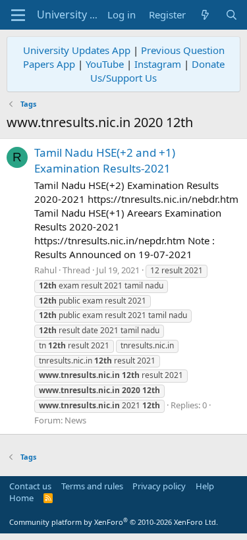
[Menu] (18, 15)
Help (205, 486)
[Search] (231, 15)
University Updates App (76, 50)
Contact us (30, 486)
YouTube (105, 63)
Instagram (157, 63)
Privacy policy (159, 486)
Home (21, 498)
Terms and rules (92, 486)
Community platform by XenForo (113, 522)
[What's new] (205, 15)
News (75, 420)
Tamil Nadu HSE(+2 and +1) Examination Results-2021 (104, 160)
